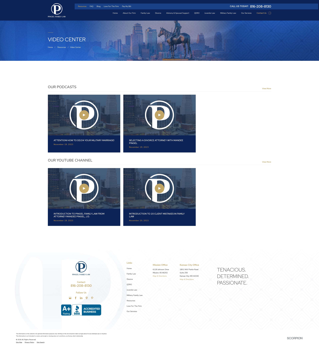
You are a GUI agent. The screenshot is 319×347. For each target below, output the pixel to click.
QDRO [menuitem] (196, 13)
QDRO (129, 284)
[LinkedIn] (81, 298)
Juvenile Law (132, 290)
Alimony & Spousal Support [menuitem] (177, 13)
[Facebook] (75, 298)
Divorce (130, 279)
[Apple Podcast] (86, 298)
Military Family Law (135, 295)
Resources (82, 6)
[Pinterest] (92, 298)
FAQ (91, 6)
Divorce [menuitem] (158, 13)
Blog (99, 6)
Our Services (132, 311)
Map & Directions (160, 276)
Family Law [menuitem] (145, 13)
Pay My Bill (126, 6)
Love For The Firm (111, 6)
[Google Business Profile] (70, 298)
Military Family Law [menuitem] (228, 13)
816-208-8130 (260, 6)
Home (129, 268)
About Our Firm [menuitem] (129, 13)
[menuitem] (19, 342)
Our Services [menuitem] (246, 13)
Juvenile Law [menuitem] (210, 13)
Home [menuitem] (115, 13)
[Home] (57, 10)
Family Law (131, 274)
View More (266, 89)
